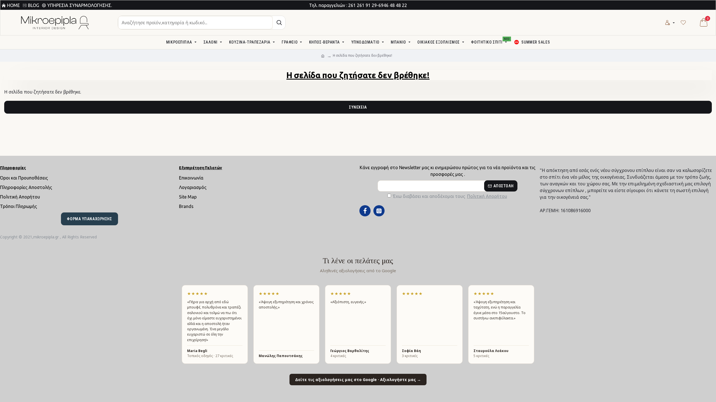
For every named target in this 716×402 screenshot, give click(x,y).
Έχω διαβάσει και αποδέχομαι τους (450, 196)
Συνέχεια (358, 107)
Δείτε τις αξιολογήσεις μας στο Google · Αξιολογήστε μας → (358, 379)
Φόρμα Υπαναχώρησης (89, 219)
